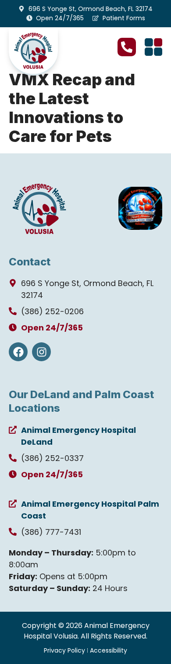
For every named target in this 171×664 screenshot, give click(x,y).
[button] (153, 47)
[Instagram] (41, 351)
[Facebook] (18, 351)
